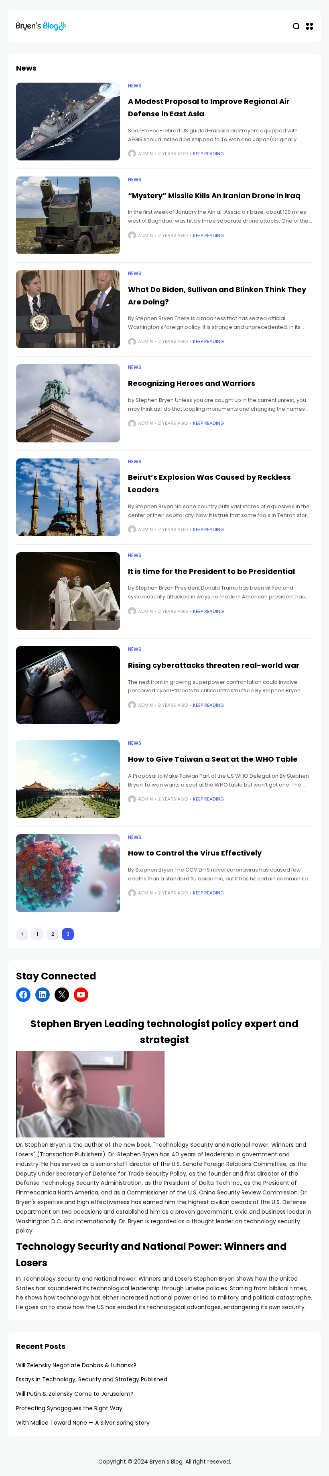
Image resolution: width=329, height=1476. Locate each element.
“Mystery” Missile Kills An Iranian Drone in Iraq (214, 196)
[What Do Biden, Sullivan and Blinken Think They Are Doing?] (68, 309)
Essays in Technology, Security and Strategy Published (91, 1379)
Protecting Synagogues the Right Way (69, 1408)
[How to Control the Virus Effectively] (68, 873)
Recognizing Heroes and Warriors (191, 383)
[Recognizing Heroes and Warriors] (68, 403)
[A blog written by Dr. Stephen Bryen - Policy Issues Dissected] (41, 26)
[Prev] (22, 934)
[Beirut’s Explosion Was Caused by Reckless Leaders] (68, 497)
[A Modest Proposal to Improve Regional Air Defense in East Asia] (68, 121)
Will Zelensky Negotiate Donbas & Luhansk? (76, 1365)
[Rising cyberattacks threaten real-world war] (68, 685)
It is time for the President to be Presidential (211, 571)
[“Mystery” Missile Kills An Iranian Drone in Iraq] (68, 215)
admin (145, 153)
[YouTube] (81, 994)
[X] (62, 994)
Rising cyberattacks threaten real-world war (213, 665)
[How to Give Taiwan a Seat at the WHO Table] (68, 779)
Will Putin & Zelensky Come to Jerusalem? (75, 1394)
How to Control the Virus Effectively (195, 853)
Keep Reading (208, 153)
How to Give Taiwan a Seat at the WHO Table (213, 759)
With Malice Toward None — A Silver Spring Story (83, 1423)
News (134, 86)
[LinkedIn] (42, 994)
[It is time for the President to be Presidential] (68, 591)
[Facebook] (23, 994)
